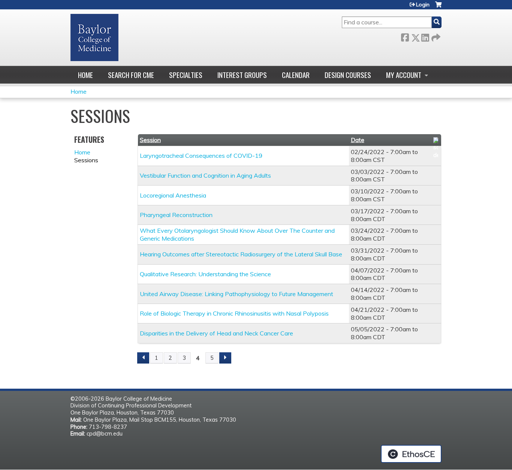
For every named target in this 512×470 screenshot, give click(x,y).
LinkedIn (425, 36)
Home (85, 74)
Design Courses (348, 74)
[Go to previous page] (143, 358)
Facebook (405, 36)
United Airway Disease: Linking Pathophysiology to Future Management (236, 294)
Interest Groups (242, 74)
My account (403, 74)
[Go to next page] (225, 358)
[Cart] (438, 7)
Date (357, 140)
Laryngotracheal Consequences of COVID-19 (201, 155)
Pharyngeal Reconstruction (176, 215)
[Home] (94, 37)
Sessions (86, 160)
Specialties (185, 74)
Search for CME (131, 74)
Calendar (296, 74)
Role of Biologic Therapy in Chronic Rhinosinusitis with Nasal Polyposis (234, 313)
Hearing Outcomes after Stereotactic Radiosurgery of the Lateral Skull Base (241, 254)
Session (150, 140)
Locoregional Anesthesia (173, 195)
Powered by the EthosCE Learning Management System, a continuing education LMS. (411, 454)
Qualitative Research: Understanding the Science (205, 274)
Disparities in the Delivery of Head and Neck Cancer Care (216, 333)
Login (423, 4)
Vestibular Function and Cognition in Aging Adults (205, 175)
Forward (435, 36)
